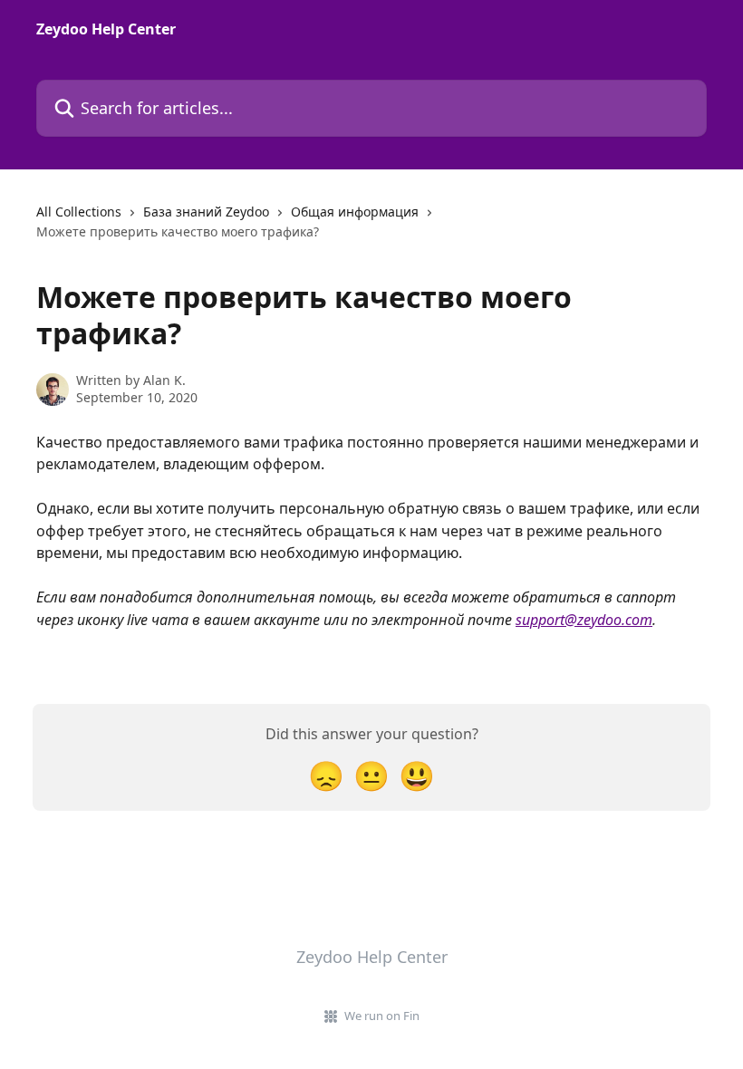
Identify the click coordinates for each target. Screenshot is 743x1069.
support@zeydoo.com (584, 620)
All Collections (78, 211)
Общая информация (355, 211)
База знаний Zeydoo (206, 211)
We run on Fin (382, 1015)
